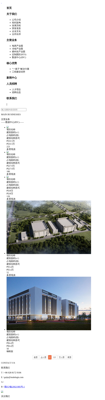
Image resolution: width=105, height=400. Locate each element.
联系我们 (12, 98)
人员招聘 (12, 83)
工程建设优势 (18, 72)
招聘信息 (16, 92)
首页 (9, 7)
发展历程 (16, 25)
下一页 (62, 357)
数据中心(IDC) (19, 57)
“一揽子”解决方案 (20, 69)
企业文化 (16, 31)
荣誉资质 (16, 28)
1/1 (54, 357)
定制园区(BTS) (19, 54)
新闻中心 (12, 77)
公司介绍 (16, 20)
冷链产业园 (17, 49)
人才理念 (16, 89)
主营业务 (12, 40)
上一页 (43, 357)
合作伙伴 (16, 34)
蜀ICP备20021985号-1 (14, 387)
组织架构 (16, 22)
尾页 (69, 357)
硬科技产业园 (18, 51)
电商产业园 (17, 46)
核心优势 (12, 63)
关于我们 (12, 13)
